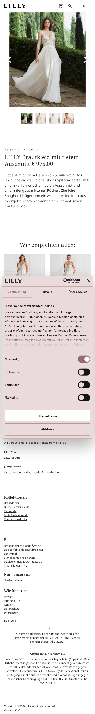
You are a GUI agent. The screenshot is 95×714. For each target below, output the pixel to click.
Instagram (48, 443)
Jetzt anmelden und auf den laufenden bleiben (32, 472)
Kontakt (8, 605)
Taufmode (10, 511)
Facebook (33, 443)
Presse (8, 597)
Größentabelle (13, 580)
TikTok (62, 443)
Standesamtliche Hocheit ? (20, 557)
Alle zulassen (47, 416)
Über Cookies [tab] (78, 291)
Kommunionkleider (15, 519)
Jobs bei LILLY (12, 601)
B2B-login (10, 620)
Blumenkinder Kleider (17, 507)
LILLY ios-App (12, 458)
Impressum (11, 613)
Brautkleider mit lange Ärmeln (22, 546)
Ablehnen (47, 429)
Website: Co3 (12, 710)
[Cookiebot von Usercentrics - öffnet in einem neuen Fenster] (61, 280)
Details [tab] (47, 291)
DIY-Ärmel (10, 554)
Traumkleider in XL (15, 565)
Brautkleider (11, 503)
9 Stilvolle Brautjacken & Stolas (23, 561)
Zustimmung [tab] (17, 291)
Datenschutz (11, 609)
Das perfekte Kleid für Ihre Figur (23, 550)
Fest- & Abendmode (16, 515)
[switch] (84, 371)
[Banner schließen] (88, 280)
